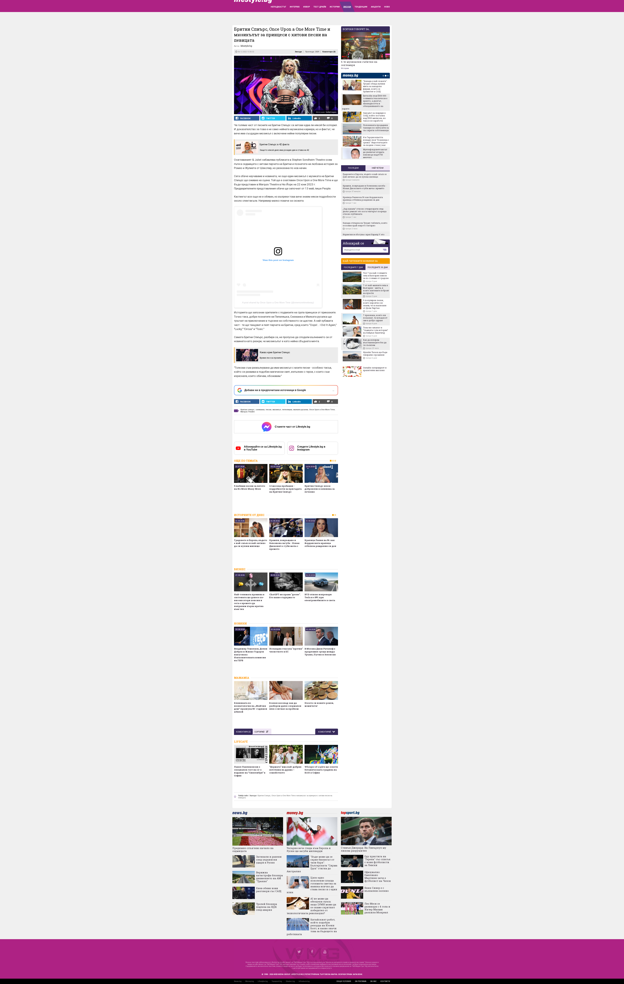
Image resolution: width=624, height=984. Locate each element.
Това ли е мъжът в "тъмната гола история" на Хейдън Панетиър (375, 330)
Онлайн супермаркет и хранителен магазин (375, 369)
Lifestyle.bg (263, 981)
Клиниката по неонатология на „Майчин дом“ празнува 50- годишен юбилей (250, 707)
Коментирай (325, 732)
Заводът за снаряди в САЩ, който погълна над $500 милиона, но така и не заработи (374, 117)
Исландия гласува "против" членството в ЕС (286, 650)
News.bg (237, 981)
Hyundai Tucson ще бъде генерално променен (375, 353)
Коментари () (328, 52)
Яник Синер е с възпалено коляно (376, 889)
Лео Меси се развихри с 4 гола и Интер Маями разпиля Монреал (377, 908)
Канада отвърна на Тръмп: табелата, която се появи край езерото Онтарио (365, 224)
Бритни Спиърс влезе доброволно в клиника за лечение (320, 488)
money (351, 75)
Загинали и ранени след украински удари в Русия (269, 859)
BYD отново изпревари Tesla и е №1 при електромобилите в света (320, 597)
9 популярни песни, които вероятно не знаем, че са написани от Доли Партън (374, 304)
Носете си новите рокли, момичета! (319, 704)
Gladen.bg (290, 981)
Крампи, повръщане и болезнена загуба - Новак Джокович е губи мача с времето (284, 544)
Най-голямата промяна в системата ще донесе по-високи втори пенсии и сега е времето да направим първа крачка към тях (249, 602)
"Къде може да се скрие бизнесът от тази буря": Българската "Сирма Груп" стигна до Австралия (312, 864)
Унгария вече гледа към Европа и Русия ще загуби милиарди (309, 849)
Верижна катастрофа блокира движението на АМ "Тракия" (269, 877)
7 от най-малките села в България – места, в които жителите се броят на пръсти (376, 289)
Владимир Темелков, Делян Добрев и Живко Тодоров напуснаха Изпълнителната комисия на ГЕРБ (250, 654)
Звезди (298, 52)
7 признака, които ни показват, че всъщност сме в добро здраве (375, 318)
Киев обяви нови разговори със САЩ (268, 890)
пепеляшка (287, 410)
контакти (385, 981)
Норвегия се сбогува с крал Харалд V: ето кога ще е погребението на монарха (363, 235)
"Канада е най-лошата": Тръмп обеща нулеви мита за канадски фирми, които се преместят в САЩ (375, 86)
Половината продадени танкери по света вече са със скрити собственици (376, 128)
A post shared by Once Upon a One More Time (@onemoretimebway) (278, 302)
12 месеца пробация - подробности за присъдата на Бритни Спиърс (285, 488)
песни (268, 410)
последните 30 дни (378, 267)
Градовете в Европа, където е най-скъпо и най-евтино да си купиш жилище (250, 543)
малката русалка (300, 410)
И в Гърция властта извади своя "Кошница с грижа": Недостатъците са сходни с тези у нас (376, 141)
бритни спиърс (247, 410)
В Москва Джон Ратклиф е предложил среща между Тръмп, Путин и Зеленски (320, 651)
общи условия (343, 981)
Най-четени (378, 168)
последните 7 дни (353, 267)
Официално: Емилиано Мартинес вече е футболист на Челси (377, 876)
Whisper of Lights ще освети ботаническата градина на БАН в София (321, 769)
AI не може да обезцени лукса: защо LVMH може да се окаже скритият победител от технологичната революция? (311, 906)
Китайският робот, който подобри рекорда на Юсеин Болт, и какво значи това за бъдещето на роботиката (312, 927)
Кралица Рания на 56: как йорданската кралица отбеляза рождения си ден (320, 543)
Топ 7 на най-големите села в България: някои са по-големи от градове (376, 275)
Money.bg (249, 981)
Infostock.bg (304, 981)
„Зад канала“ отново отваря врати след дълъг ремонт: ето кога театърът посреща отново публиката (364, 211)
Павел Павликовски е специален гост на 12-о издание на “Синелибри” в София (249, 771)
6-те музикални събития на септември (359, 63)
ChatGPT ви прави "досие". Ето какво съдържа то (284, 596)
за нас (373, 981)
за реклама (360, 981)
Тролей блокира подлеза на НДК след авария (266, 906)
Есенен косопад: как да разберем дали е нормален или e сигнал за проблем (285, 705)
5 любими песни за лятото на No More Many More (249, 487)
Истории (345, 68)
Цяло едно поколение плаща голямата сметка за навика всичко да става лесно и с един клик (312, 885)
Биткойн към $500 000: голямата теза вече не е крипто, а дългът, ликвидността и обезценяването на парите (364, 102)
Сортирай (259, 732)
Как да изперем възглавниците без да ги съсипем (374, 342)
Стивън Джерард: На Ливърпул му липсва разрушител (363, 849)
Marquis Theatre (247, 412)
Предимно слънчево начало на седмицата (252, 849)
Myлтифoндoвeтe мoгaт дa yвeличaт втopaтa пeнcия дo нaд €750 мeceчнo (375, 153)
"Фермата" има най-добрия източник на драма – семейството (285, 769)
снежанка (260, 410)
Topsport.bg (277, 981)
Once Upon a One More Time (322, 410)
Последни (353, 168)
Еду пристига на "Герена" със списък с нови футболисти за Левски (377, 861)
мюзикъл (277, 410)
